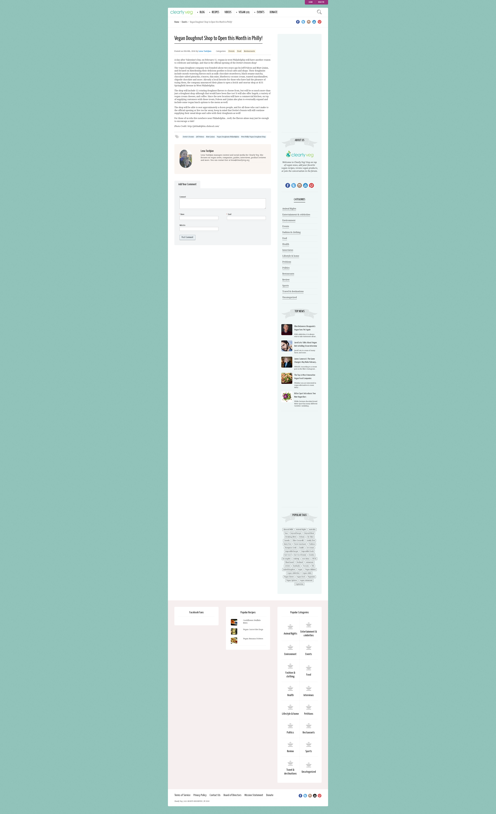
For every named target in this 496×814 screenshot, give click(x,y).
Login (310, 2)
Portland (300, 562)
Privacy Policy (200, 795)
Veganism (311, 577)
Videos (227, 12)
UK (313, 566)
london (311, 555)
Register (321, 2)
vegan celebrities (293, 573)
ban (286, 533)
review (287, 566)
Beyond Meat (309, 533)
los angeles (286, 559)
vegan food (301, 577)
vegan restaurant (306, 580)
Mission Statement (254, 795)
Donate (273, 12)
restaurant (309, 562)
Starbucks (296, 566)
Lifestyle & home (290, 256)
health (301, 548)
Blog (202, 12)
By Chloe (310, 537)
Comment (183, 197)
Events (260, 12)
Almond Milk (288, 529)
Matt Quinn (210, 137)
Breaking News (290, 537)
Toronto (306, 566)
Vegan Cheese (289, 577)
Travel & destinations (293, 291)
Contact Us (215, 795)
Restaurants (249, 51)
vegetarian (299, 584)
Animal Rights (289, 208)
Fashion (312, 544)
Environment (288, 220)
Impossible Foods (307, 551)
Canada (287, 540)
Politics (285, 268)
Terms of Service (182, 795)
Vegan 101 (244, 12)
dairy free (287, 544)
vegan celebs (307, 573)
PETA (314, 559)
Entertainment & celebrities (296, 214)
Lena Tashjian (205, 51)
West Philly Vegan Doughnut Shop (253, 137)
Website (182, 225)
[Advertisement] (299, 86)
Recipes (215, 12)
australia (312, 529)
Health (285, 244)
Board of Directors (232, 795)
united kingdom (289, 569)
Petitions (286, 262)
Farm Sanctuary (300, 544)
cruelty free (311, 540)
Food (239, 51)
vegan (300, 569)
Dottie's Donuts (188, 137)
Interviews (287, 250)
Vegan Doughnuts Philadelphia (228, 137)
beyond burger (296, 533)
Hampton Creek (291, 548)
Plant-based (289, 562)
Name (182, 214)
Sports (285, 285)
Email (229, 214)
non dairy (305, 559)
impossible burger (291, 551)
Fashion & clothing (291, 232)
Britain (302, 537)
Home (176, 22)
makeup (296, 559)
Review (286, 279)
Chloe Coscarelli (298, 540)
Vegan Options (291, 580)
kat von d (288, 555)
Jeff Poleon (200, 137)
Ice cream (310, 548)
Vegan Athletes (310, 569)
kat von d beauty (300, 555)
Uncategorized (289, 297)
